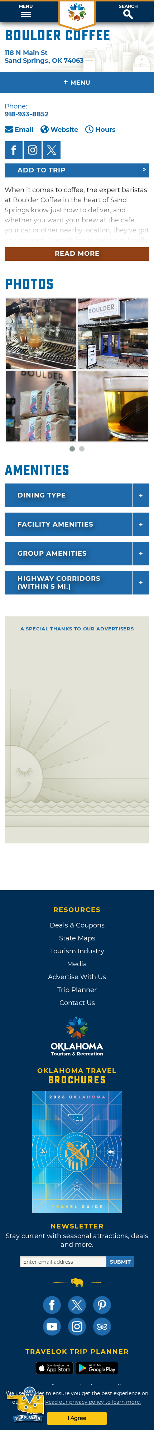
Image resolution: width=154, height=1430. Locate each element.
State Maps (77, 938)
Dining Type (42, 495)
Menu (26, 6)
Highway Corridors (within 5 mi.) (59, 583)
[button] (25, 12)
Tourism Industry (77, 951)
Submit (120, 1262)
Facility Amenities (55, 524)
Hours (105, 130)
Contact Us (77, 1003)
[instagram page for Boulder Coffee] (33, 150)
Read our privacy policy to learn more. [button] (93, 1402)
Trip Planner (77, 990)
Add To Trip (42, 170)
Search (128, 6)
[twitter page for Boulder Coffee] (52, 150)
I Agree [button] (77, 1418)
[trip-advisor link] (102, 1327)
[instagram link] (77, 1327)
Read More (77, 254)
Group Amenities (52, 553)
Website (64, 130)
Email (24, 130)
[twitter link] (77, 1305)
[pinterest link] (102, 1305)
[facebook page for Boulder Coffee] (14, 150)
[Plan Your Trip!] (26, 1405)
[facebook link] (52, 1305)
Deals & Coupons (77, 925)
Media (77, 964)
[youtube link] (52, 1327)
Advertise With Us (77, 977)
